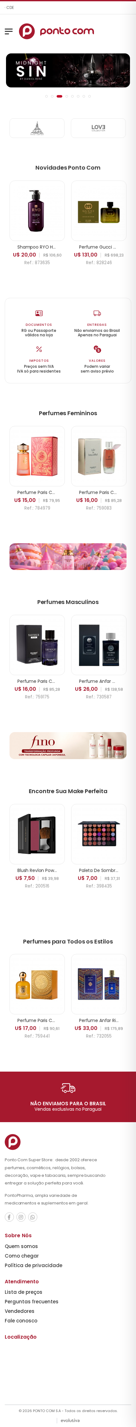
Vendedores (19, 1311)
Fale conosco (21, 1320)
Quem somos (21, 1246)
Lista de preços (23, 1292)
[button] (46, 96)
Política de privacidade (33, 1265)
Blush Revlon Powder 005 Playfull (52, 870)
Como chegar (22, 1255)
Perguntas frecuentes (32, 1301)
